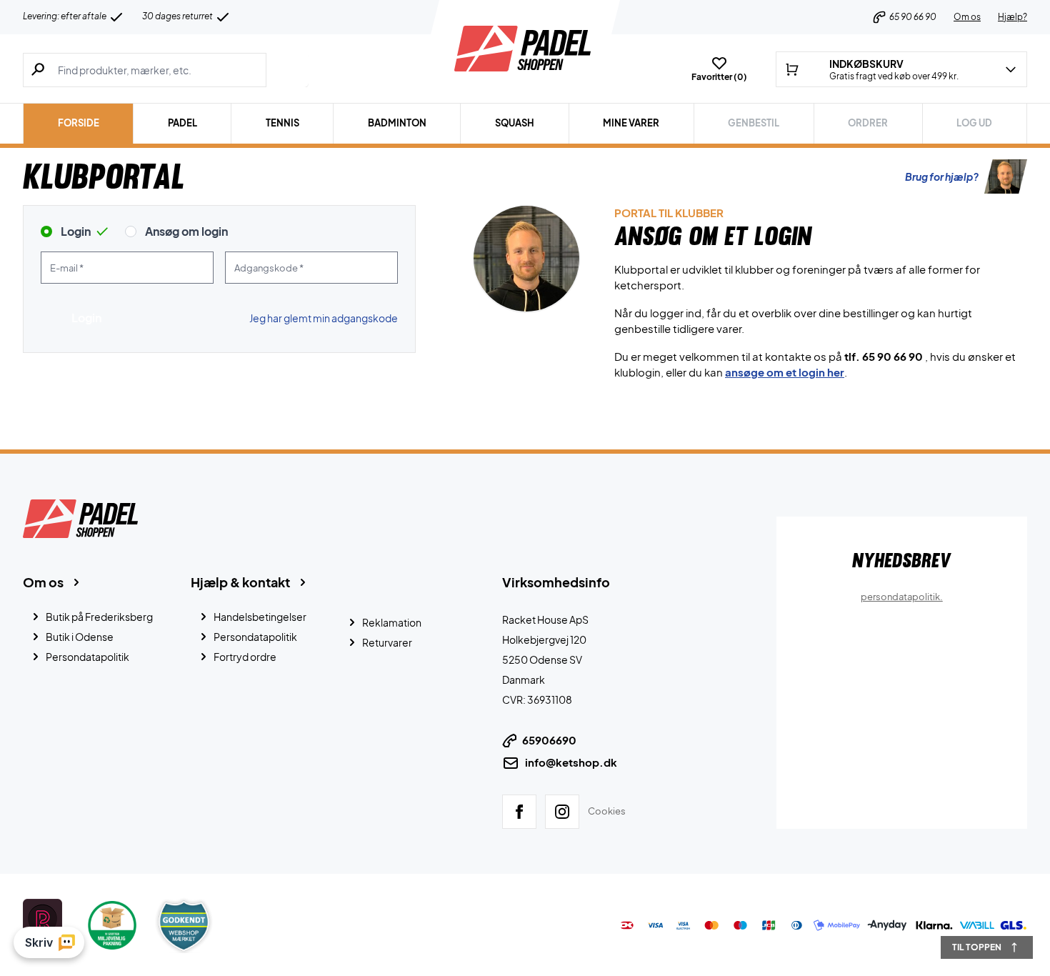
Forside (78, 123)
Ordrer (868, 123)
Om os (967, 16)
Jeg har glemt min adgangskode (323, 318)
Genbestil (753, 123)
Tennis (282, 123)
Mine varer (631, 123)
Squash (514, 123)
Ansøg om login (186, 231)
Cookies (607, 810)
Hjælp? (1012, 16)
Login (76, 231)
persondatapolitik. (902, 596)
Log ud (974, 123)
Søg (287, 70)
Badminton (397, 123)
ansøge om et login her (784, 372)
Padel (182, 123)
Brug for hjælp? (942, 176)
